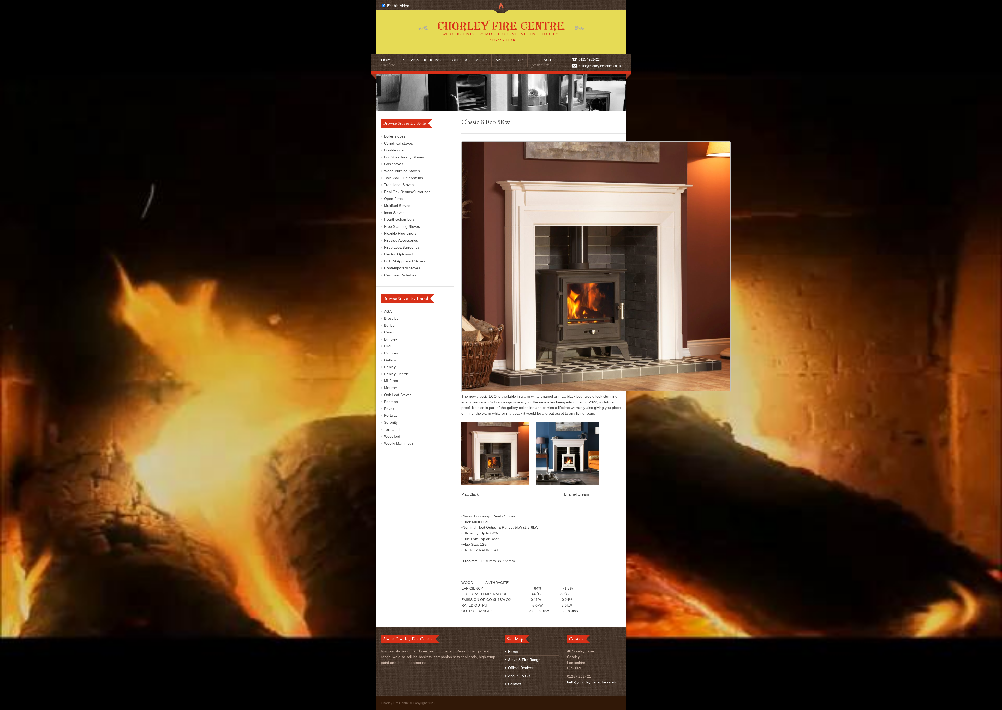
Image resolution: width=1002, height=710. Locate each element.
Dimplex (390, 339)
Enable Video (397, 6)
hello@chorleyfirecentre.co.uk (600, 66)
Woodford (392, 436)
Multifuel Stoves (397, 206)
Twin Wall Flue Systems (403, 178)
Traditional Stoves (399, 185)
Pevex (389, 409)
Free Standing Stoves (402, 226)
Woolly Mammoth (398, 443)
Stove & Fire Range (423, 59)
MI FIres (391, 381)
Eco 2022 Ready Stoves (404, 157)
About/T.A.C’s (509, 59)
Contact (542, 62)
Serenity (391, 422)
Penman (391, 401)
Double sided (395, 150)
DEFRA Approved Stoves (404, 261)
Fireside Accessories (401, 240)
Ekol (387, 346)
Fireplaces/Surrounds (402, 247)
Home (388, 62)
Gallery (390, 360)
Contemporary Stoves (402, 268)
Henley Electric (396, 374)
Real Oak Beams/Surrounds (407, 192)
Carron (390, 332)
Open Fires (393, 198)
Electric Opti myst (398, 254)
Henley (390, 367)
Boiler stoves (394, 136)
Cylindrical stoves (398, 143)
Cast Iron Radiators (400, 275)
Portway (390, 415)
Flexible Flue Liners (400, 233)
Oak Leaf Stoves (397, 395)
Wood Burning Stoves (402, 171)
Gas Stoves (393, 164)
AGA (388, 311)
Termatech (393, 429)
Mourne (390, 388)
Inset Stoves (394, 213)
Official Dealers (469, 59)
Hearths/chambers (399, 219)
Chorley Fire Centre (501, 31)
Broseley (391, 318)
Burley (389, 325)
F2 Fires (391, 353)
